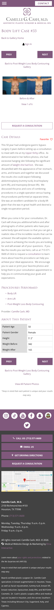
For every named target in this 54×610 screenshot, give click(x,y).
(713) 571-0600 (16, 515)
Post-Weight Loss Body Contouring (25, 304)
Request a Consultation (27, 125)
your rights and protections (29, 557)
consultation (34, 254)
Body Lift (11, 293)
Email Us (29, 446)
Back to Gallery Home (12, 38)
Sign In (28, 44)
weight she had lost (23, 164)
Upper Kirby (31, 152)
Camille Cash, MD (20, 311)
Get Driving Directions (29, 455)
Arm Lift (11, 298)
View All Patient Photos (27, 384)
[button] (8, 54)
